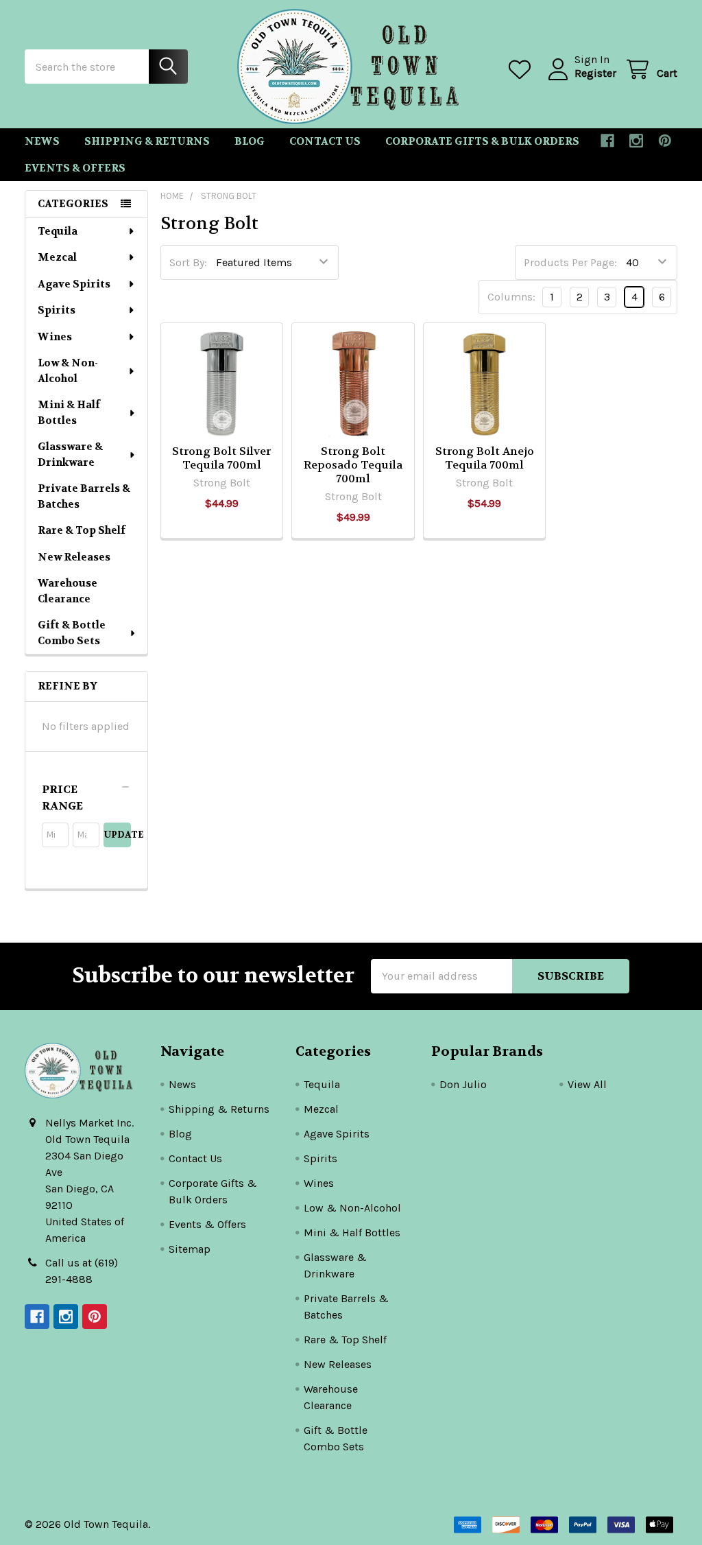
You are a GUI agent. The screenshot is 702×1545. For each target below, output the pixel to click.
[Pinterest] (665, 140)
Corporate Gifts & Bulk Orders (482, 141)
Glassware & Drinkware (70, 454)
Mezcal (57, 257)
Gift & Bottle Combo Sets (72, 633)
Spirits (56, 310)
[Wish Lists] (523, 69)
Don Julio (463, 1084)
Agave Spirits (74, 284)
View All (587, 1084)
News (42, 141)
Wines (55, 337)
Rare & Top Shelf (81, 530)
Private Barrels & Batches (84, 496)
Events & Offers (75, 168)
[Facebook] (607, 140)
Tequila (57, 231)
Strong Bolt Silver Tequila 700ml (221, 458)
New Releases (74, 557)
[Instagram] (636, 140)
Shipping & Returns (147, 141)
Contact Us (325, 141)
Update (117, 834)
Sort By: (188, 262)
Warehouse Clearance (67, 591)
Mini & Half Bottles (69, 412)
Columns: (511, 296)
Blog (249, 141)
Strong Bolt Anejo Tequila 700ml (484, 458)
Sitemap (189, 1248)
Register (595, 73)
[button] (86, 797)
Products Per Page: (570, 262)
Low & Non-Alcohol (68, 371)
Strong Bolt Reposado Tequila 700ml (353, 465)
